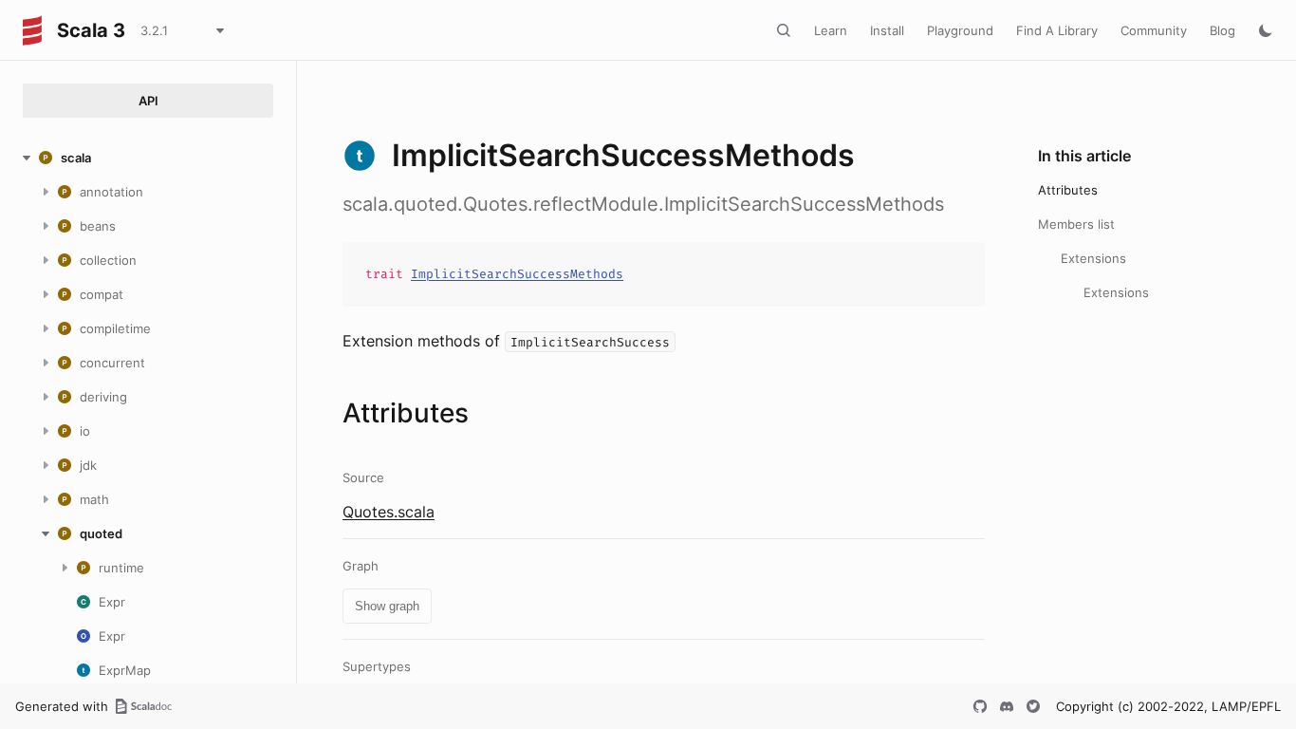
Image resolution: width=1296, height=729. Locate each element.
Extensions (1093, 258)
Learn (830, 30)
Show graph (387, 606)
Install (887, 30)
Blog (1222, 30)
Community (1153, 30)
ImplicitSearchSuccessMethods (517, 274)
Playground (960, 30)
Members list (1076, 224)
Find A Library (1057, 30)
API (148, 100)
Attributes (1068, 189)
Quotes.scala (389, 511)
